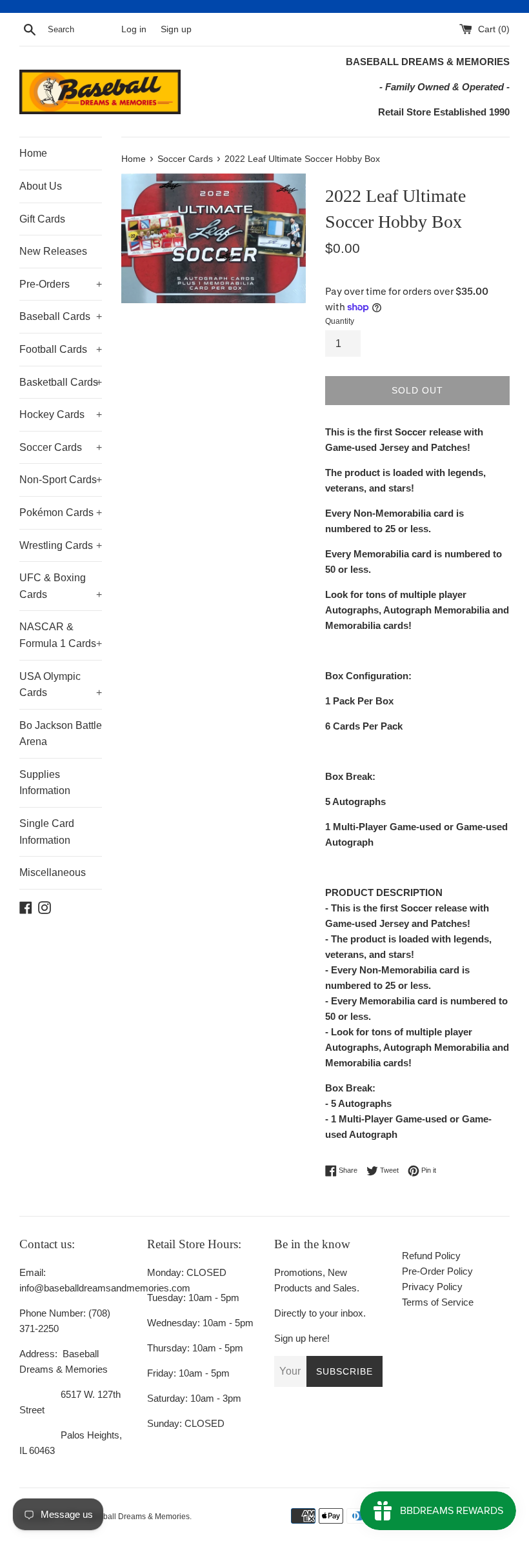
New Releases (53, 251)
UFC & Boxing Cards (60, 586)
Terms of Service (438, 1302)
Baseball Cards (60, 316)
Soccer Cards (60, 447)
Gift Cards (42, 219)
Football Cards (60, 349)
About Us (40, 186)
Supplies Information (44, 783)
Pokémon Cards (60, 512)
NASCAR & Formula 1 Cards (60, 635)
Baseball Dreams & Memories (137, 1516)
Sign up (176, 29)
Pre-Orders (60, 284)
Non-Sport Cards (60, 479)
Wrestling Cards (60, 545)
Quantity (339, 321)
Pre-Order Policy (437, 1271)
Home (33, 153)
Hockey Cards (60, 414)
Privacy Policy (432, 1286)
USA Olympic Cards (60, 685)
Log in (133, 29)
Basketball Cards (60, 382)
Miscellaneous (52, 872)
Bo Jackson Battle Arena (60, 734)
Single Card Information (46, 832)
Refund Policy (431, 1255)
